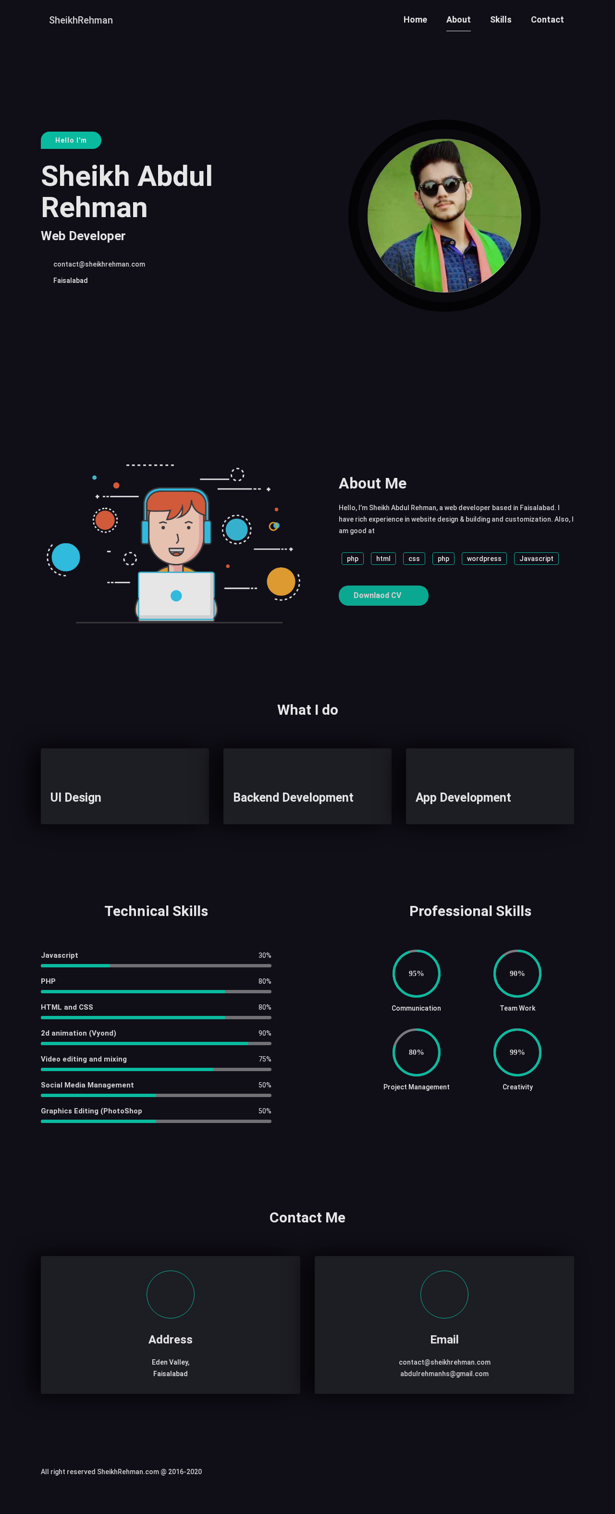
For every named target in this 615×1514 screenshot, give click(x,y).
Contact (547, 19)
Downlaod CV (378, 595)
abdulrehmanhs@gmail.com (444, 1374)
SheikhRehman (81, 20)
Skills (501, 19)
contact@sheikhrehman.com (99, 264)
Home (415, 19)
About (458, 19)
